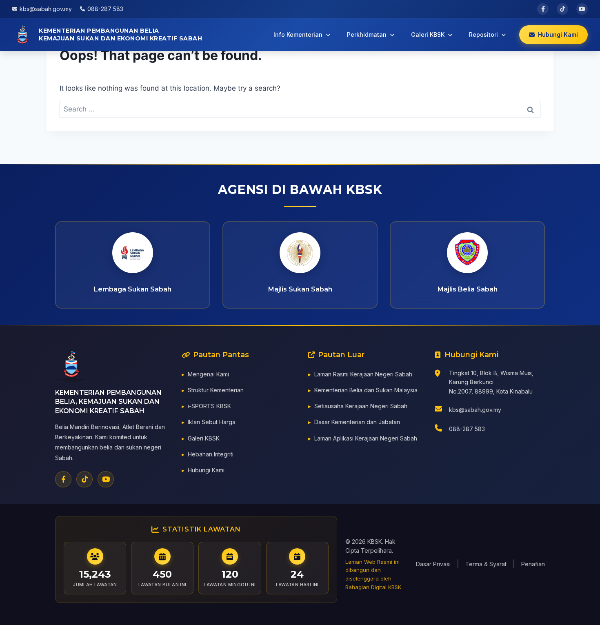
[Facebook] (63, 479)
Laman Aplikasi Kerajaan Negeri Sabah (365, 438)
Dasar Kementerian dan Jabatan (357, 421)
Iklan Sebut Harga (212, 421)
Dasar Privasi (433, 563)
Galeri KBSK (204, 438)
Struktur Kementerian (216, 390)
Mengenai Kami (208, 374)
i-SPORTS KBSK (209, 406)
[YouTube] (106, 479)
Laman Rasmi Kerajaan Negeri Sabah (363, 374)
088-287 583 (467, 428)
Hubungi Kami (206, 470)
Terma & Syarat (486, 563)
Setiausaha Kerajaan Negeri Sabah (360, 406)
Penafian (533, 563)
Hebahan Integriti (210, 454)
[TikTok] (84, 479)
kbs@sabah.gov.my (475, 409)
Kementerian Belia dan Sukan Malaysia (366, 390)
